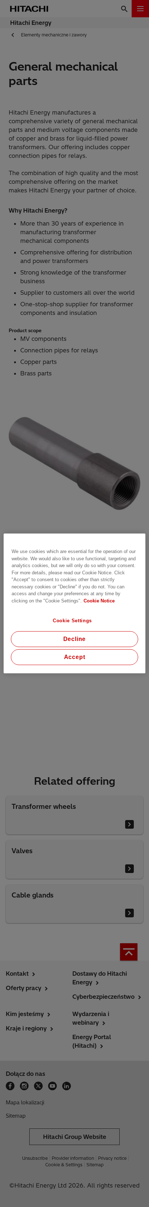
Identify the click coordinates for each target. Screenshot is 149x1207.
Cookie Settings (72, 620)
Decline (74, 639)
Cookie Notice (99, 600)
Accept (74, 657)
